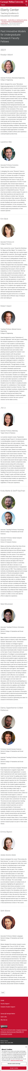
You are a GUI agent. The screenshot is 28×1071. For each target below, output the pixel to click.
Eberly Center (10, 10)
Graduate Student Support (8, 1007)
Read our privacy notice (17, 1060)
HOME (2, 1000)
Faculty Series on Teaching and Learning (17, 19)
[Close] (26, 1047)
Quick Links (4, 1017)
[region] (14, 1058)
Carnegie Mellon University (12, 2)
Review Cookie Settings (14, 1063)
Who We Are (4, 1020)
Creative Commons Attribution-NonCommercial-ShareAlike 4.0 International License (14, 1032)
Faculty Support (5, 1003)
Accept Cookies (14, 1068)
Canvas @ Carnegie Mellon (8, 1013)
